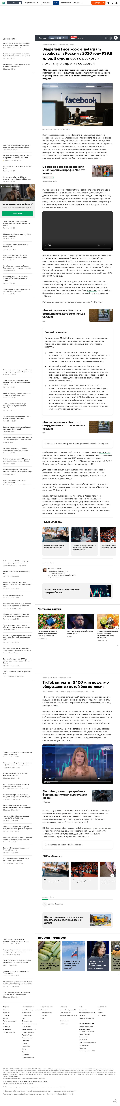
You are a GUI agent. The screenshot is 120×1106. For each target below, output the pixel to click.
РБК (43, 321)
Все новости (9, 39)
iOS (99, 1010)
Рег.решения (83, 1037)
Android (100, 1012)
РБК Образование (9, 1032)
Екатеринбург (26, 1012)
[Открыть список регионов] (108, 3)
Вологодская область (29, 1024)
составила (68, 475)
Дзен (42, 1018)
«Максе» (78, 844)
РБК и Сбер (6, 421)
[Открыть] (17, 3)
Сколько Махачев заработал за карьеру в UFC (80, 632)
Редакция (82, 1015)
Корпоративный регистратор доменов (86, 1030)
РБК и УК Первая (8, 676)
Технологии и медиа (9, 565)
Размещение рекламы (86, 1018)
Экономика (6, 374)
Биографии (6, 1026)
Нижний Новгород (28, 1032)
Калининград (26, 1026)
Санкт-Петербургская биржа (37, 1081)
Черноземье (26, 1046)
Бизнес (5, 653)
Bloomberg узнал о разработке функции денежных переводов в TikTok (64, 794)
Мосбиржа (23, 1081)
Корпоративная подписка (68, 1015)
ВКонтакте (44, 1010)
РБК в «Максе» (52, 522)
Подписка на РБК (65, 1012)
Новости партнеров (52, 937)
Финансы (6, 260)
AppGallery (102, 1015)
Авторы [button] (45, 563)
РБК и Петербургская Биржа (12, 484)
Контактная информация (87, 1012)
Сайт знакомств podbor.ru (88, 1042)
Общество (6, 69)
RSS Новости (64, 1024)
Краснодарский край (29, 1029)
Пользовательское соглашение (64, 1091)
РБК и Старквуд (8, 863)
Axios (55, 705)
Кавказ (24, 1049)
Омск (24, 1018)
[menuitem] (31, 3)
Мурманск (25, 1055)
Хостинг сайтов (84, 1034)
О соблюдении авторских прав (39, 1091)
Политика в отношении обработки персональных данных (24, 1094)
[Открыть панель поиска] (112, 2)
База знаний (7, 1029)
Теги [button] (52, 563)
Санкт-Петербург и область (31, 1010)
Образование (7, 149)
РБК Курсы (82, 1048)
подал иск (73, 810)
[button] (108, 3)
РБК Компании (83, 1045)
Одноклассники (46, 1012)
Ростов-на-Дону (27, 1038)
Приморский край (28, 1057)
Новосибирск (26, 1015)
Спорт (5, 842)
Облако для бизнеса (86, 1026)
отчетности (104, 452)
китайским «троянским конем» (97, 827)
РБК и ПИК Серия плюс (10, 47)
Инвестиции (42, 638)
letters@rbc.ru (15, 1076)
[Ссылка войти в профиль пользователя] (116, 2)
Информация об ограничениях (14, 1091)
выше (84, 463)
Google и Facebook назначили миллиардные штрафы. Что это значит (63, 170)
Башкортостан (27, 1021)
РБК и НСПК (7, 608)
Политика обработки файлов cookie (60, 1094)
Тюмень (24, 1043)
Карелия (25, 1052)
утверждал (92, 290)
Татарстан (25, 1040)
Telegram (44, 1015)
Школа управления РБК (87, 1051)
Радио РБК (12, 3)
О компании (83, 1010)
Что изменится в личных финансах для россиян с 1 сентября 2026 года (48, 633)
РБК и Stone (7, 249)
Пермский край (27, 1035)
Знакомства (83, 1040)
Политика (6, 58)
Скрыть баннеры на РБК (68, 1010)
